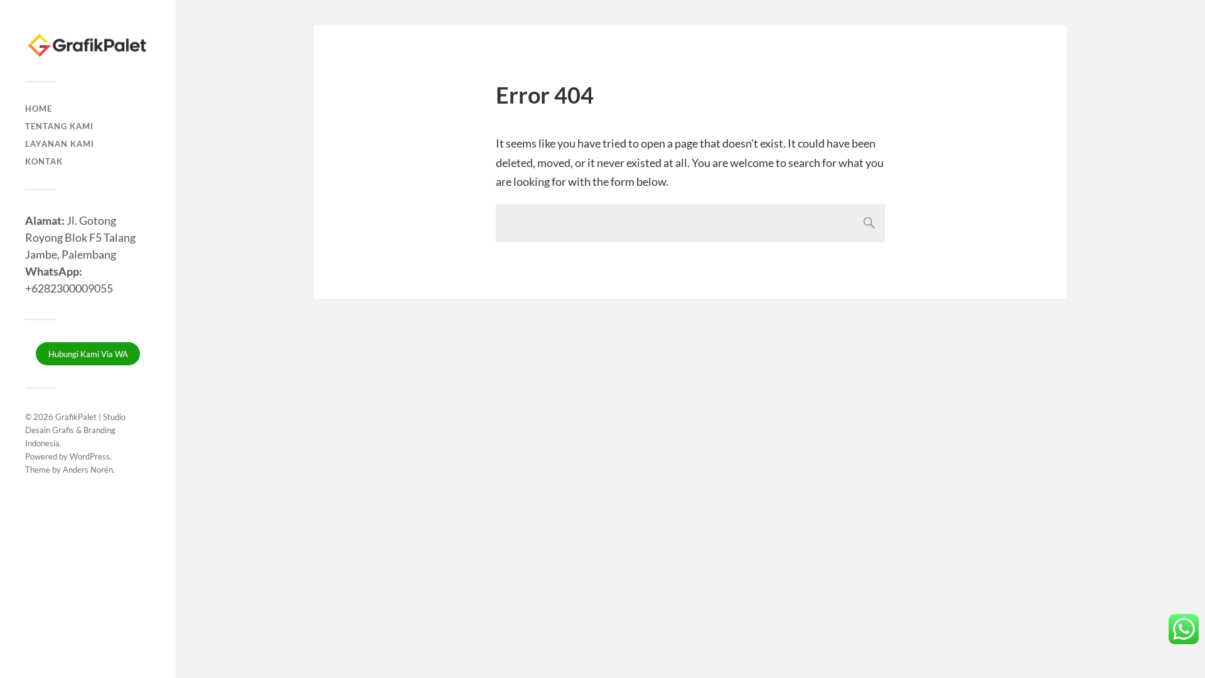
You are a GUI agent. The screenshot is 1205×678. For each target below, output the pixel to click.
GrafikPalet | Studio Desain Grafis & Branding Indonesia (75, 430)
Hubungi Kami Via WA (88, 354)
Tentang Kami (59, 126)
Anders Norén (88, 470)
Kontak (44, 161)
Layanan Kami (59, 144)
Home (38, 109)
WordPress (90, 456)
